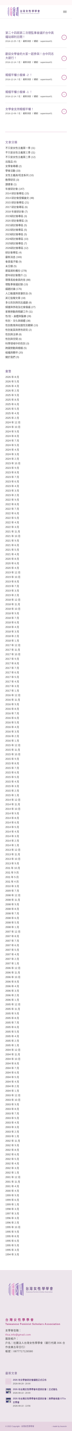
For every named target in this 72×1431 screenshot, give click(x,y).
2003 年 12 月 (12, 1095)
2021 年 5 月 (12, 549)
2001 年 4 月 (12, 1186)
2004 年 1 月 (12, 1090)
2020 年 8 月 (12, 558)
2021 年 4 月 (12, 554)
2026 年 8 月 (12, 377)
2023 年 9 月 (12, 467)
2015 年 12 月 (12, 745)
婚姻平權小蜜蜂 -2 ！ (18, 75)
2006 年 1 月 (12, 999)
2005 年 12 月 (12, 1004)
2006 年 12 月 (12, 968)
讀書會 (9, 184)
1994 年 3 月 (12, 1254)
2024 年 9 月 (12, 431)
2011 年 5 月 (12, 877)
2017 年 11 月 (12, 649)
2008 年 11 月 (12, 899)
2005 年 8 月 (12, 1018)
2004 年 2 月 (12, 1086)
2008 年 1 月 (12, 927)
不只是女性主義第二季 (17, 157)
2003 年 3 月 (12, 1127)
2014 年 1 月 (12, 845)
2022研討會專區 (14, 229)
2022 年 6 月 (12, 513)
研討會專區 (11, 252)
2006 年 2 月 (12, 995)
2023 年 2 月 (12, 495)
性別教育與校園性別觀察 (19, 325)
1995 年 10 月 (12, 1227)
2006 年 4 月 (12, 986)
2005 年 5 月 (12, 1031)
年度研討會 (11, 188)
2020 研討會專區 (14, 220)
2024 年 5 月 (12, 445)
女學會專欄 (11, 166)
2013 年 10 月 (12, 858)
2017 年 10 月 (12, 654)
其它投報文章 (12, 298)
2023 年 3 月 (12, 490)
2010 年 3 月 (12, 886)
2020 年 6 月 (12, 563)
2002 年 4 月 (12, 1163)
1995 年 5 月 (12, 1245)
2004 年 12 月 (12, 1049)
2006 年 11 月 (12, 972)
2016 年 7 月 (12, 713)
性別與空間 (11, 338)
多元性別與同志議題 (16, 302)
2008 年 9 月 (12, 904)
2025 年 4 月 (12, 413)
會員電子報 (11, 261)
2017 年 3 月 (12, 686)
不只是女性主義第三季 (17, 152)
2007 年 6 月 (12, 945)
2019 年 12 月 (12, 572)
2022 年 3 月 (12, 527)
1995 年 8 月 (12, 1236)
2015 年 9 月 (12, 758)
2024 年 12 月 (12, 422)
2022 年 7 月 (12, 508)
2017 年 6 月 (12, 672)
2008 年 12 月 (12, 895)
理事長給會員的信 (15, 279)
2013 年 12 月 (12, 849)
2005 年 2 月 (12, 1040)
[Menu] (65, 12)
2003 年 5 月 (12, 1118)
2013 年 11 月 (12, 854)
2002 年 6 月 (12, 1154)
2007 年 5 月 (12, 949)
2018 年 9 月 (12, 613)
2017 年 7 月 (12, 667)
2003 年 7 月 (12, 1113)
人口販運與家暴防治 (16, 293)
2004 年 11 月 (12, 1054)
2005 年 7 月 (12, 1022)
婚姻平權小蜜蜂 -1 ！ (18, 92)
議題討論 (10, 288)
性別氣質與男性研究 (16, 329)
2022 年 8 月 (12, 504)
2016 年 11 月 (12, 699)
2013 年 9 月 (12, 863)
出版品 (9, 161)
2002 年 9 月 (12, 1145)
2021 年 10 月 (12, 536)
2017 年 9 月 (12, 658)
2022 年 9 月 (12, 499)
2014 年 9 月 (12, 813)
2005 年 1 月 (12, 1045)
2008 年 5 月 (12, 922)
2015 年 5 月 (12, 777)
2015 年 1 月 (12, 795)
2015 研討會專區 (14, 202)
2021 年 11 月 (12, 531)
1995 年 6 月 (12, 1240)
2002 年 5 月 (12, 1159)
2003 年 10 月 (12, 1099)
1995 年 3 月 (12, 1249)
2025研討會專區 (14, 243)
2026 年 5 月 (12, 381)
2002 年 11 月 (12, 1140)
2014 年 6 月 (12, 822)
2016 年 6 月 (12, 718)
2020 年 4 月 (12, 567)
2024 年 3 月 (12, 454)
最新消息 (27, 41)
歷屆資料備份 (12, 270)
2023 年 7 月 (12, 477)
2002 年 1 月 (12, 1172)
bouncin (63, 1426)
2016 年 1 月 (12, 740)
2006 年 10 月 (12, 977)
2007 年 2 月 (12, 958)
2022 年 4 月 (12, 522)
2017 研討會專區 (14, 207)
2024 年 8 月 (12, 436)
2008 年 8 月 (12, 908)
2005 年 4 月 (12, 1036)
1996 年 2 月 (12, 1222)
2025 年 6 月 (12, 404)
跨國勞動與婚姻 (14, 348)
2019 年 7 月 (12, 586)
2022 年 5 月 (12, 517)
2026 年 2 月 (12, 390)
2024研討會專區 (14, 238)
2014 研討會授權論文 (17, 198)
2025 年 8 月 (12, 399)
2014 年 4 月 (12, 831)
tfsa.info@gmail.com (18, 1334)
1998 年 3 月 (12, 1209)
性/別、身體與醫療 (15, 316)
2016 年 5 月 (12, 722)
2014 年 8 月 (12, 818)
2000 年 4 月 (12, 1190)
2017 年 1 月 (12, 690)
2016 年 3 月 (12, 731)
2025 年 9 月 (12, 395)
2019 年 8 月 (12, 581)
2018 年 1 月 (12, 640)
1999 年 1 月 (12, 1204)
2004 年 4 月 (12, 1081)
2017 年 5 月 (12, 677)
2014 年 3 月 (12, 836)
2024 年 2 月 (12, 458)
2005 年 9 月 (12, 1013)
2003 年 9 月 (12, 1104)
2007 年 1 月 (12, 963)
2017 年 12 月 (12, 645)
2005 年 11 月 (12, 1008)
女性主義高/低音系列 (17, 175)
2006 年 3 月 (12, 990)
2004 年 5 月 (12, 1077)
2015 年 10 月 (12, 754)
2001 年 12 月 (12, 1177)
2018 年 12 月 (12, 599)
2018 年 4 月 (12, 627)
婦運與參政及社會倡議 (17, 307)
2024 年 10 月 (12, 427)
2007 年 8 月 (12, 936)
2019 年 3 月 (12, 590)
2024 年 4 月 (12, 449)
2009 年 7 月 (12, 890)
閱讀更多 (64, 37)
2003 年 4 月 (12, 1122)
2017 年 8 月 (12, 663)
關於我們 (10, 357)
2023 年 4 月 (12, 486)
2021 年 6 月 (12, 545)
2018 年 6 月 (12, 622)
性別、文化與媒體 (15, 320)
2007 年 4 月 (12, 954)
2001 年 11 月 (12, 1181)
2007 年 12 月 (12, 931)
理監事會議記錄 (14, 284)
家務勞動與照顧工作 (16, 311)
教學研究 (10, 179)
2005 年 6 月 (12, 1027)
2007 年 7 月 (12, 940)
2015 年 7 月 (12, 768)
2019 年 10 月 (12, 577)
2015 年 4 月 (12, 781)
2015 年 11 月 (12, 749)
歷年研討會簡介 (14, 275)
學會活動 (10, 170)
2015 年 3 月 (12, 786)
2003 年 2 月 (12, 1131)
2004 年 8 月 (12, 1063)
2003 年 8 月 (12, 1109)
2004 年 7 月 (12, 1068)
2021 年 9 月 (12, 540)
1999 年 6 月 (12, 1199)
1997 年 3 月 (12, 1213)
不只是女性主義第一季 (17, 148)
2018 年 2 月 (12, 636)
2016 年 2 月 (12, 736)
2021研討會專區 (14, 225)
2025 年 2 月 (12, 417)
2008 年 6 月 (12, 918)
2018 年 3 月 (12, 631)
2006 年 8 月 (12, 981)
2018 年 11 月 (12, 604)
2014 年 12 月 (12, 799)
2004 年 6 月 (12, 1072)
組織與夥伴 (11, 352)
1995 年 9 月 (12, 1231)
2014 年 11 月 (12, 804)
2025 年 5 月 (12, 408)
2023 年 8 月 (12, 472)
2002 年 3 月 (12, 1168)
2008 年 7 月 (12, 913)
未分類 (9, 266)
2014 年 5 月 (12, 827)
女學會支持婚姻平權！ (19, 109)
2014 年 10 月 (12, 808)
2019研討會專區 (14, 216)
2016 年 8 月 (12, 708)
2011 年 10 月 (12, 868)
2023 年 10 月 (12, 463)
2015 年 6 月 (12, 772)
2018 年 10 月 (12, 608)
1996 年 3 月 (12, 1218)
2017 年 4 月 (12, 681)
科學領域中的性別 (15, 343)
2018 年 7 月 (12, 617)
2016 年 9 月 (12, 704)
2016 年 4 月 (12, 727)
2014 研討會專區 (14, 193)
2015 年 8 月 (12, 763)
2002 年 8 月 (12, 1149)
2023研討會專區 (14, 234)
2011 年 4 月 (12, 881)
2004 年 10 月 (12, 1059)
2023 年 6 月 (12, 481)
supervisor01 (46, 41)
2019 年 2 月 (12, 595)
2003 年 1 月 (12, 1136)
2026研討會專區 (14, 248)
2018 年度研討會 (14, 211)
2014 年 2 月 (12, 840)
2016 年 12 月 (12, 695)
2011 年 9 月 (12, 872)
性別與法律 (11, 334)
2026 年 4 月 (12, 386)
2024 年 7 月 (12, 440)
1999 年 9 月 (12, 1195)
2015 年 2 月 (12, 790)
